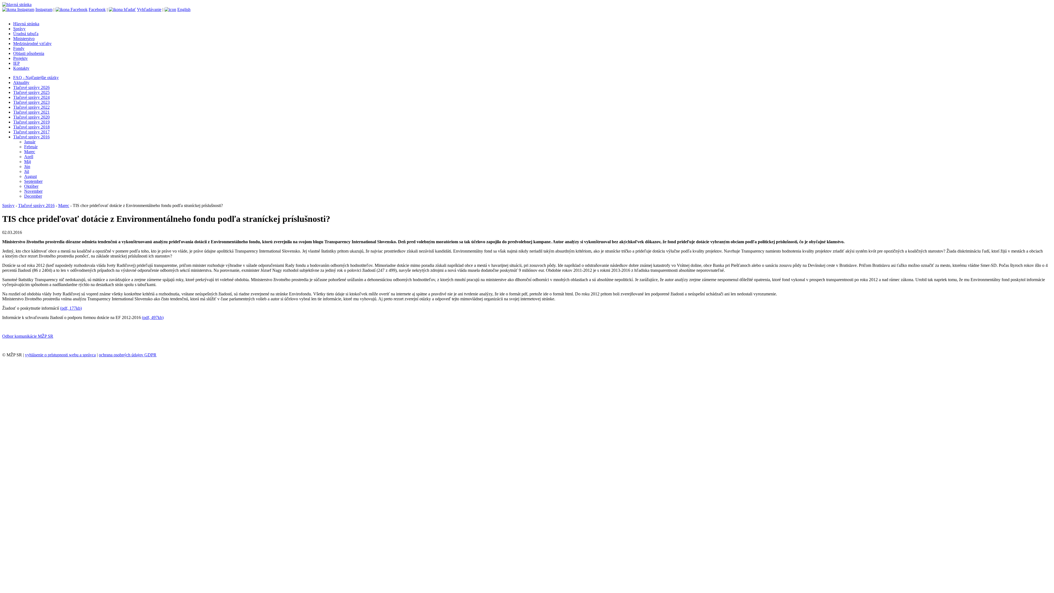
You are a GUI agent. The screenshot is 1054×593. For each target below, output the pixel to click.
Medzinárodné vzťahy (32, 43)
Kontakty (21, 68)
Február (31, 146)
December (33, 196)
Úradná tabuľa (25, 33)
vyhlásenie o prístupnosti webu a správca (60, 355)
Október (31, 186)
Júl (26, 171)
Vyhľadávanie (149, 9)
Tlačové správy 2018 (31, 127)
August (30, 176)
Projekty (20, 58)
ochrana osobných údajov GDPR (127, 355)
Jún (27, 166)
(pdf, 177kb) (71, 308)
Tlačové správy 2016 (31, 137)
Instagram (43, 9)
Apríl (28, 156)
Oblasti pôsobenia (28, 53)
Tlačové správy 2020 (31, 117)
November (33, 191)
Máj (27, 161)
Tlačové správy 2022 (31, 107)
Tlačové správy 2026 (31, 87)
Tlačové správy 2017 (31, 132)
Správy (19, 28)
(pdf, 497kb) (153, 317)
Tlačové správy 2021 (31, 112)
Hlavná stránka (26, 23)
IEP (16, 63)
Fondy (18, 48)
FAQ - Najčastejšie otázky (36, 77)
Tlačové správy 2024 (31, 97)
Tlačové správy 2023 (31, 102)
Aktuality (21, 82)
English (183, 9)
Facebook (97, 9)
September (33, 181)
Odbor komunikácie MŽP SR (27, 336)
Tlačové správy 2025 (31, 92)
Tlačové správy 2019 (31, 122)
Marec (29, 151)
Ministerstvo (24, 38)
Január (29, 141)
